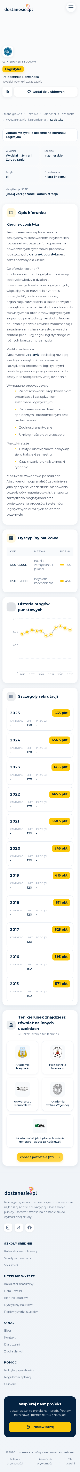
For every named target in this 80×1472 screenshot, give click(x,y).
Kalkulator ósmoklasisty (21, 1251)
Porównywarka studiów (21, 1312)
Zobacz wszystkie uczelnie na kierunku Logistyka (36, 135)
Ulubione (10, 1384)
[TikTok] (19, 1227)
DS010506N (18, 565)
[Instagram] (8, 1227)
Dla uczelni (12, 1344)
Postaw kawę (43, 1427)
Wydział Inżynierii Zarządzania (22, 81)
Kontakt (10, 1337)
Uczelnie (32, 113)
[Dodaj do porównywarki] (7, 92)
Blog (7, 1330)
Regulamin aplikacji (18, 1377)
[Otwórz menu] (71, 7)
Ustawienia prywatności (45, 1461)
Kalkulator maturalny (18, 1284)
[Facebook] (29, 1227)
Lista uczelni (13, 1291)
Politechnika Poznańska (20, 77)
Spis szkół (11, 1265)
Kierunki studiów (16, 1298)
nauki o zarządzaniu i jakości (43, 565)
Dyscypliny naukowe (18, 1305)
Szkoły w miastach (17, 1258)
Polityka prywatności (19, 1370)
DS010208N (19, 581)
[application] (40, 648)
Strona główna (12, 113)
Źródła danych (14, 1351)
